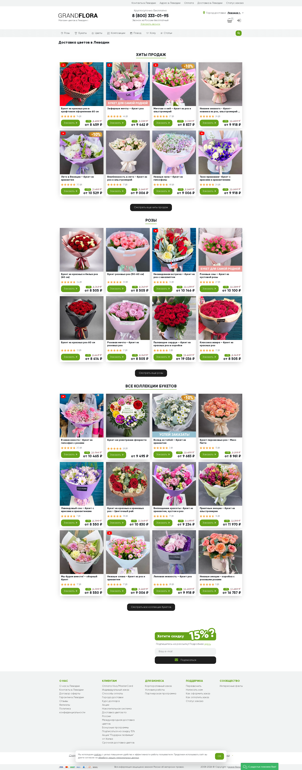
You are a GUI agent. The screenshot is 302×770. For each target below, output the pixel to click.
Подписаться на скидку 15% (118, 731)
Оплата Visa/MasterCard (117, 686)
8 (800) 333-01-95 (150, 16)
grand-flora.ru (235, 767)
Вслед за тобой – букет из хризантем (170, 441)
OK (219, 756)
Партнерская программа (160, 693)
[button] (259, 766)
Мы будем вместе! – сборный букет (79, 578)
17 (124, 185)
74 (78, 116)
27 (170, 116)
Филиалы (64, 705)
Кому (153, 33)
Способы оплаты (112, 693)
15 (216, 448)
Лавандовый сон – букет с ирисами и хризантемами (77, 510)
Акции (105, 705)
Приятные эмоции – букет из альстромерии (217, 510)
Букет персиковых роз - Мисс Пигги (218, 441)
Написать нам (194, 690)
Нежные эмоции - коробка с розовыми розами (217, 578)
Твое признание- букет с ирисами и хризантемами (215, 178)
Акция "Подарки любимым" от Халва (118, 737)
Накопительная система (116, 709)
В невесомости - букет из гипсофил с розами (76, 441)
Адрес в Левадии (170, 3)
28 (124, 449)
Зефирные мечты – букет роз (125, 108)
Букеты (82, 33)
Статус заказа (234, 3)
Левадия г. (234, 13)
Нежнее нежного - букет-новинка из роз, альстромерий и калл (219, 110)
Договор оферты (69, 693)
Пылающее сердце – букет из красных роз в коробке (172, 344)
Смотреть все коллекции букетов (151, 607)
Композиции (118, 33)
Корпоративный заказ (158, 686)
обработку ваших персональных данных (118, 758)
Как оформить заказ (198, 693)
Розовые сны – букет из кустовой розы (214, 276)
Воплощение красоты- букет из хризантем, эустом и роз (173, 510)
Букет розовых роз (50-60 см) (125, 274)
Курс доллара (111, 701)
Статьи (168, 33)
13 (170, 282)
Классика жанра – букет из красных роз (216, 344)
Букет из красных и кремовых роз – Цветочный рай (125, 510)
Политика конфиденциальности (72, 711)
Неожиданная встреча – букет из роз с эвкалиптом (174, 276)
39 (124, 282)
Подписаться (188, 660)
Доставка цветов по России (114, 714)
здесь (207, 644)
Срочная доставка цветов (118, 743)
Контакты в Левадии (144, 3)
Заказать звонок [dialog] (150, 24)
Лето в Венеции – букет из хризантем (77, 178)
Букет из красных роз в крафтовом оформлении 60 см (80, 110)
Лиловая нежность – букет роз (173, 576)
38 (124, 516)
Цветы (98, 33)
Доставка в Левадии (210, 3)
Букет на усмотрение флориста (126, 440)
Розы (67, 33)
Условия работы (155, 690)
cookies (97, 754)
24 (216, 185)
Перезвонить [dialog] (193, 686)
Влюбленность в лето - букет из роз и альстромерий (127, 178)
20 (78, 448)
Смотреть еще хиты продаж (151, 207)
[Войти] (239, 21)
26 (216, 116)
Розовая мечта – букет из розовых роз (123, 344)
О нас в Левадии (69, 686)
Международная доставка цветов (118, 722)
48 (170, 185)
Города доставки (112, 697)
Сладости (75, 755)
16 (216, 516)
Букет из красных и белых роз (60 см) (79, 276)
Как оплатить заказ (197, 697)
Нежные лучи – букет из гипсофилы (168, 178)
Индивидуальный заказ (115, 690)
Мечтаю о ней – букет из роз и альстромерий (172, 110)
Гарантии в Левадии (71, 697)
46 (124, 116)
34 (78, 282)
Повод (137, 33)
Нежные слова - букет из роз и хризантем (126, 578)
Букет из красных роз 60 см (78, 342)
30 (78, 185)
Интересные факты (231, 686)
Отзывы (63, 701)
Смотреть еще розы (151, 373)
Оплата (189, 3)
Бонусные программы (115, 727)
